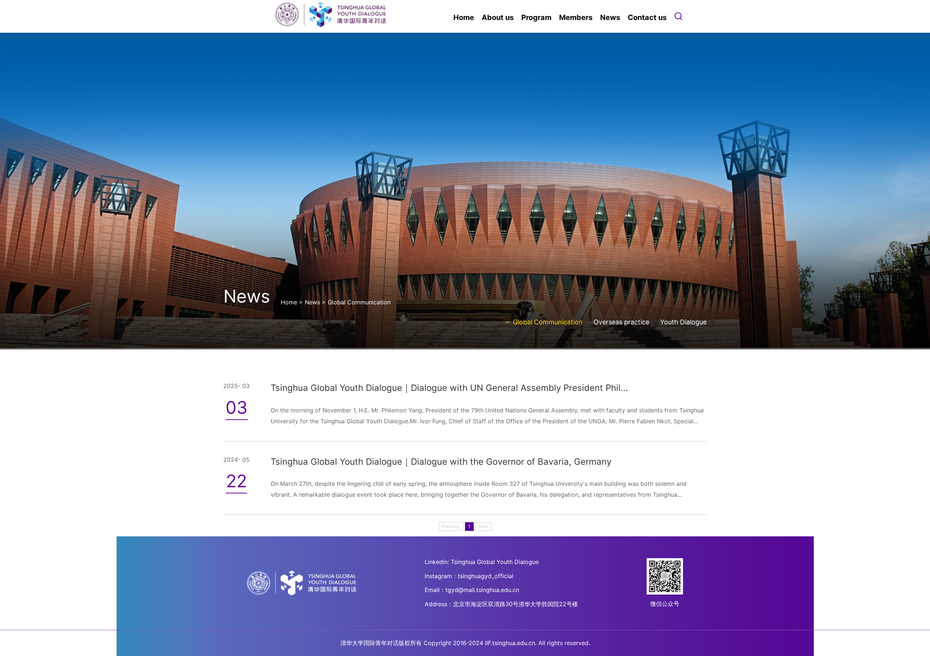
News (610, 17)
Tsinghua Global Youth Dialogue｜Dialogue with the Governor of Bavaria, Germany (441, 461)
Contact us (647, 17)
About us (498, 17)
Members (576, 17)
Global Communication (359, 302)
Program (536, 17)
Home (463, 17)
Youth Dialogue (683, 322)
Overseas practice (621, 322)
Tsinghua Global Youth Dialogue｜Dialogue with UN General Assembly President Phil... (449, 388)
